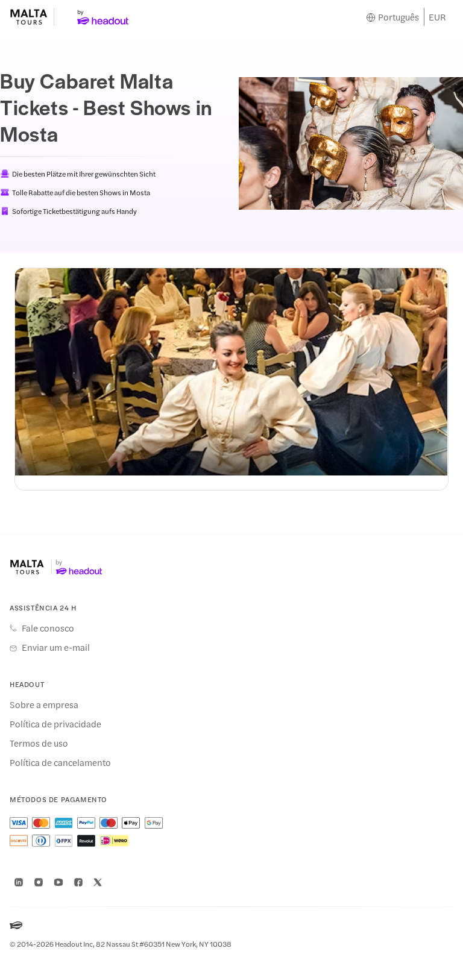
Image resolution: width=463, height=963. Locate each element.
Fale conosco (48, 628)
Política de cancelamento (60, 762)
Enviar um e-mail (56, 647)
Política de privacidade (55, 724)
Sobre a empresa (44, 704)
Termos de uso (39, 743)
